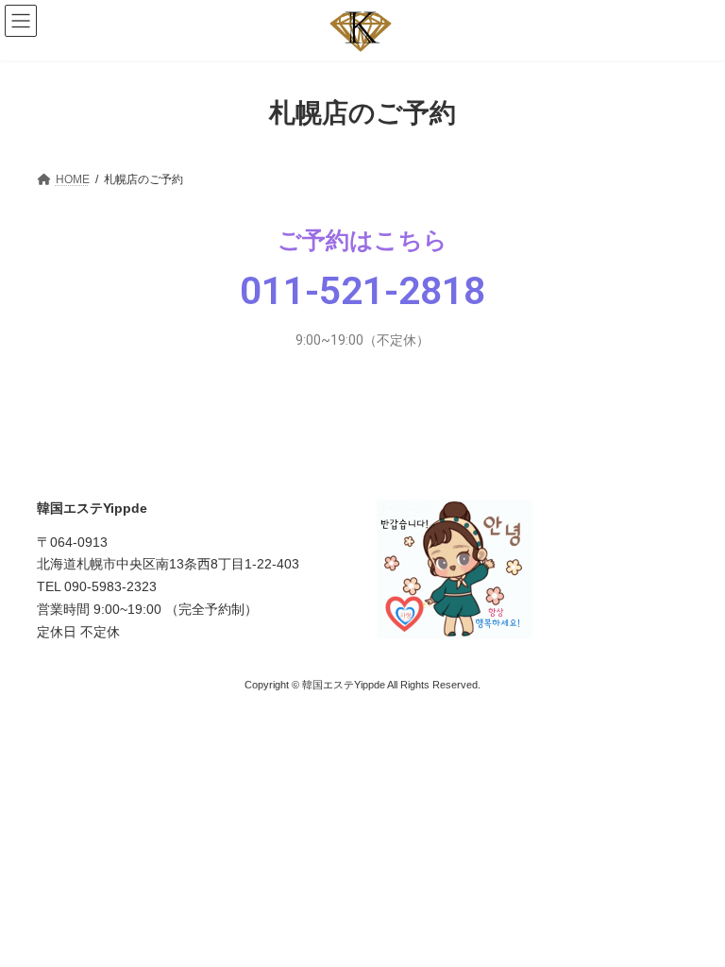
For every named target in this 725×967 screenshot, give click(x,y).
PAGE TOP (690, 917)
